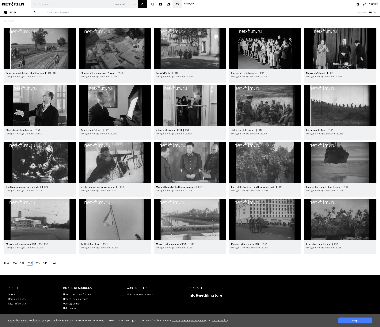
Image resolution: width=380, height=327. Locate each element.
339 (38, 263)
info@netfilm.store (205, 295)
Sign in (373, 4)
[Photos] (168, 4)
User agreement (72, 303)
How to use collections (75, 299)
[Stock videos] (160, 4)
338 (30, 263)
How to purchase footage (77, 294)
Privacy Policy (198, 320)
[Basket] (364, 4)
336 (15, 263)
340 (45, 263)
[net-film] (14, 4)
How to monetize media (140, 294)
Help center (69, 308)
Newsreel (120, 4)
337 (22, 263)
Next (53, 263)
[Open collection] (358, 4)
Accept (355, 320)
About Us (13, 294)
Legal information (18, 303)
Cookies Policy (220, 320)
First (6, 263)
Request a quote (17, 299)
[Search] (142, 4)
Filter (13, 12)
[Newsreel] (152, 4)
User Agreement (181, 320)
